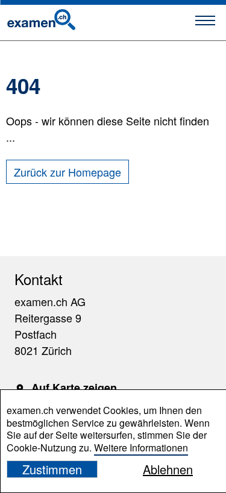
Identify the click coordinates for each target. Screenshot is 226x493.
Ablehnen (168, 469)
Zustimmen (52, 469)
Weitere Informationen (141, 447)
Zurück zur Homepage (67, 172)
